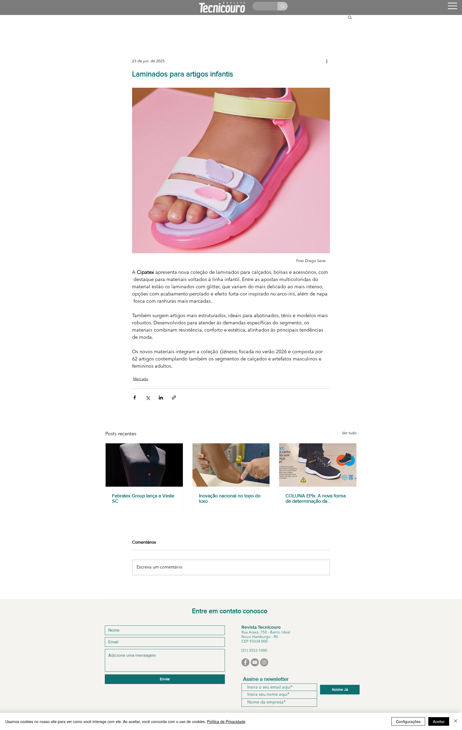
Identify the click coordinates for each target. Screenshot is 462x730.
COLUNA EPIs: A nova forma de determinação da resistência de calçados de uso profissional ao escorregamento (317, 498)
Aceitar (439, 721)
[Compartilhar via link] (173, 397)
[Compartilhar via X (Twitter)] (147, 397)
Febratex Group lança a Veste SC (143, 498)
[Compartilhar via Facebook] (134, 397)
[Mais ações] (327, 61)
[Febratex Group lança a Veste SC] (144, 465)
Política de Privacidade (226, 721)
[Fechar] (455, 721)
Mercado (140, 379)
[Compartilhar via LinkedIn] (160, 397)
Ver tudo (349, 433)
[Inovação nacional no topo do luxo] (231, 465)
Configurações (408, 721)
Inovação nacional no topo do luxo (229, 498)
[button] (452, 6)
